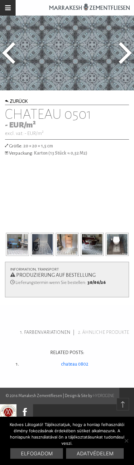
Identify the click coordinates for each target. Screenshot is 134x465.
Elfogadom (37, 453)
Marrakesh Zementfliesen (86, 8)
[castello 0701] (8, 53)
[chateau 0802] (125, 53)
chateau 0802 (74, 364)
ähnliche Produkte (105, 332)
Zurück (19, 102)
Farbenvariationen (47, 332)
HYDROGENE (103, 396)
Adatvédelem (95, 453)
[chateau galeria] (17, 244)
